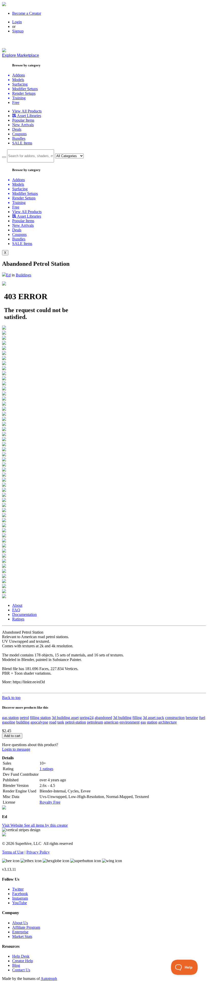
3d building (122, 717)
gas (143, 722)
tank (60, 722)
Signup (18, 31)
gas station (10, 717)
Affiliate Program (26, 927)
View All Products (27, 111)
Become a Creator (26, 13)
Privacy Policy (38, 852)
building (22, 722)
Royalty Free (50, 802)
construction (175, 717)
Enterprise (20, 932)
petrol (24, 717)
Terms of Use (13, 852)
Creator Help (22, 961)
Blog (16, 965)
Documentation (24, 614)
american (111, 722)
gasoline (8, 722)
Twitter (18, 889)
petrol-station (75, 722)
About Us (20, 923)
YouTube (19, 903)
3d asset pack (153, 717)
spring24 (87, 717)
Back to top (11, 697)
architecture (167, 722)
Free (15, 102)
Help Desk (20, 956)
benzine (192, 717)
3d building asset (65, 717)
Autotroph (49, 978)
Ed (8, 275)
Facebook (20, 894)
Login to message (16, 749)
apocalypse (39, 722)
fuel (202, 717)
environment (129, 722)
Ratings (18, 619)
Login (17, 22)
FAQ (16, 610)
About (17, 605)
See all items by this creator (46, 825)
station (152, 722)
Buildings (23, 275)
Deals (16, 129)
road (52, 722)
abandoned (103, 717)
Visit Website (13, 825)
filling (137, 717)
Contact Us (21, 970)
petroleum (95, 722)
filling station (40, 717)
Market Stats (22, 936)
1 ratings (46, 769)
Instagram (20, 898)
